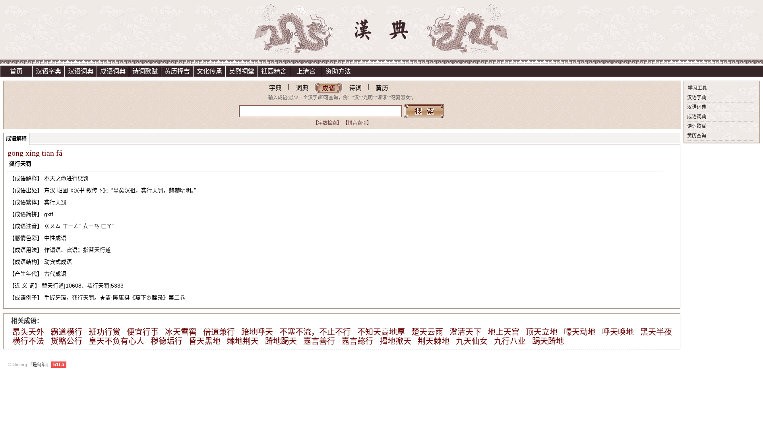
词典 (302, 88)
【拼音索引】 (357, 123)
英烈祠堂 (241, 71)
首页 (16, 71)
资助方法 (338, 71)
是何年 (39, 364)
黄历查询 (696, 136)
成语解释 (16, 138)
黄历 (382, 88)
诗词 (355, 88)
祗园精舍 (274, 71)
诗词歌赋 (145, 71)
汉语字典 (48, 71)
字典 (275, 88)
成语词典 (113, 71)
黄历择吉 (177, 71)
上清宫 (306, 71)
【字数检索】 (327, 123)
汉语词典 (80, 71)
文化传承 (209, 71)
